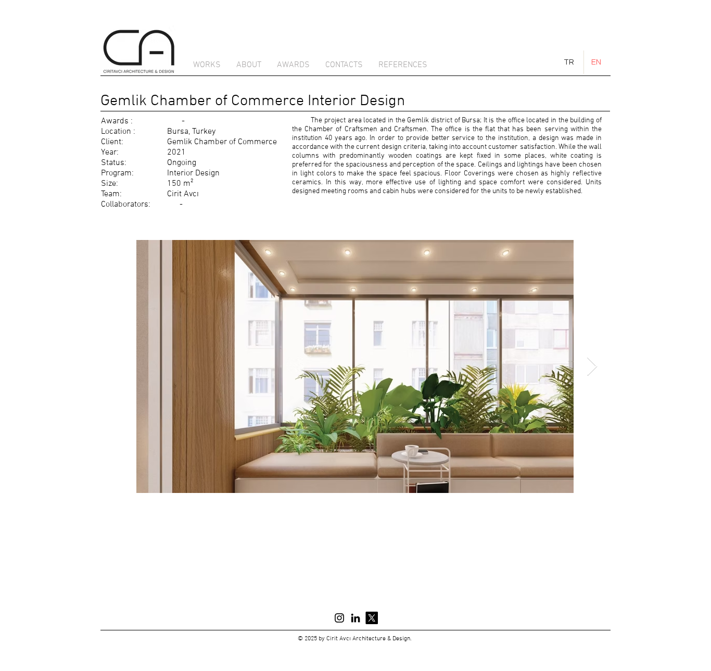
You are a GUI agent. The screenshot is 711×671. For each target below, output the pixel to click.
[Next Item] (592, 367)
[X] (371, 618)
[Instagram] (339, 618)
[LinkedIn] (355, 618)
